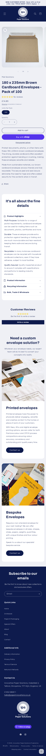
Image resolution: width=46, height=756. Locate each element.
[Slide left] (18, 71)
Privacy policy (25, 746)
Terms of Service (10, 664)
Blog (6, 634)
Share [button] (6, 184)
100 (5, 112)
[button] (4, 13)
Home (6, 609)
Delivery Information (12, 654)
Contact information (30, 749)
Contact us (15, 450)
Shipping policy (16, 749)
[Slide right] (28, 71)
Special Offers (9, 624)
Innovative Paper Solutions (21, 743)
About (6, 629)
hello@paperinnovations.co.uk (17, 695)
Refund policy (14, 746)
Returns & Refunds (11, 669)
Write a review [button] (23, 322)
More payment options (23, 142)
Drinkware (8, 614)
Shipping (4, 104)
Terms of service (37, 746)
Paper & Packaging (11, 619)
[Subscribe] (39, 594)
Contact (7, 639)
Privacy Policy (9, 659)
